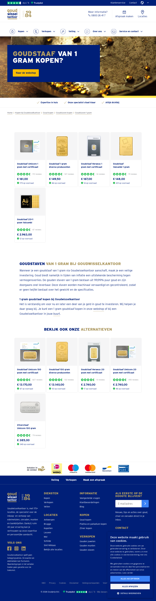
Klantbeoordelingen (89, 502)
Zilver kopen (86, 528)
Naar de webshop (26, 72)
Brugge (47, 524)
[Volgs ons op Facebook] (9, 549)
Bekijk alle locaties (53, 549)
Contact (133, 3)
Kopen (21, 31)
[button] (130, 593)
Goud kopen (48, 113)
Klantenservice (118, 3)
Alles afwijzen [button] (130, 586)
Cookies (62, 583)
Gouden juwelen (87, 541)
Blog (82, 506)
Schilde (47, 541)
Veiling (72, 31)
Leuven (47, 532)
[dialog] (130, 565)
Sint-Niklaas (50, 545)
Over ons (97, 31)
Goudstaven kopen (64, 113)
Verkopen (46, 31)
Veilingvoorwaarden (90, 583)
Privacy (52, 583)
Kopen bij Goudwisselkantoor (27, 113)
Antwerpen (49, 519)
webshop (98, 308)
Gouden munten (87, 545)
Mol (45, 537)
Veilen (47, 506)
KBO (44, 583)
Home (9, 113)
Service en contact (129, 31)
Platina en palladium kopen (93, 524)
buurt (56, 313)
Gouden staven (87, 550)
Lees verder (127, 572)
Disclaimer (74, 583)
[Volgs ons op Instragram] (16, 549)
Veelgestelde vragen (90, 498)
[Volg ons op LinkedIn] (23, 549)
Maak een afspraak (94, 479)
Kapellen (48, 528)
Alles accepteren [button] (130, 578)
